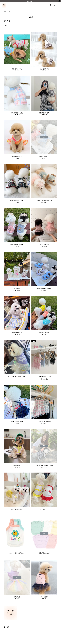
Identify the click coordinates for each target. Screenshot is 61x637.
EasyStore (15, 620)
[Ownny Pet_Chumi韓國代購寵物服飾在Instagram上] (8, 627)
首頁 (5, 11)
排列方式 (7, 21)
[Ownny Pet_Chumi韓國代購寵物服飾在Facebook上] (5, 627)
